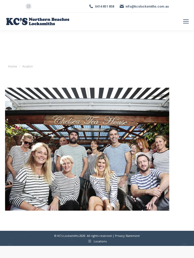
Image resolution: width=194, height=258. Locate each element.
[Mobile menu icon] (186, 21)
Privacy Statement (127, 236)
